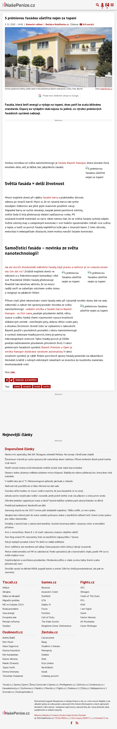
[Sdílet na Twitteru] (11, 380)
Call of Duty (47, 617)
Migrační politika (10, 600)
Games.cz (48, 582)
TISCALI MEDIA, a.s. (62, 718)
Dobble (45, 654)
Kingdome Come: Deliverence (56, 625)
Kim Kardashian (10, 654)
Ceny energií (8, 613)
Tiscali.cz (9, 582)
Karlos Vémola (88, 617)
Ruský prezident (10, 608)
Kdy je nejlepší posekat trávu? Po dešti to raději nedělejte (34, 541)
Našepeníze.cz (98, 688)
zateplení (27, 386)
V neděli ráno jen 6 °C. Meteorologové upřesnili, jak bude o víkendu (39, 481)
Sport (25, 684)
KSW (82, 604)
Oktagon (84, 591)
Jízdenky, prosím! (50, 675)
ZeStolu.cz (82, 684)
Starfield (45, 596)
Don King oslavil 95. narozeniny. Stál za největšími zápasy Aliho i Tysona (41, 536)
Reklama (38, 715)
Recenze (45, 587)
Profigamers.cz (67, 684)
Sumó (83, 613)
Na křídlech (47, 667)
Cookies (54, 715)
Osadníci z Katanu (50, 646)
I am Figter (86, 608)
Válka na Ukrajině (11, 596)
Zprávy (17, 684)
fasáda (37, 386)
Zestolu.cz (49, 632)
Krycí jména (47, 663)
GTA (43, 600)
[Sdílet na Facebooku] (7, 380)
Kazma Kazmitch (11, 650)
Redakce (46, 715)
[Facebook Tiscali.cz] (71, 723)
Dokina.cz (73, 688)
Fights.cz (87, 582)
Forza (44, 608)
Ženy (32, 684)
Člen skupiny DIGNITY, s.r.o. (83, 718)
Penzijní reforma (11, 621)
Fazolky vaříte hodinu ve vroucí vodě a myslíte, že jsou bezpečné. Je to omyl (44, 490)
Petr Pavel (7, 641)
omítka (46, 386)
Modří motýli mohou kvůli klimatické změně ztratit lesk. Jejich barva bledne (43, 467)
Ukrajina (6, 591)
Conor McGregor (88, 625)
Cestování (41, 684)
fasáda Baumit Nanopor (72, 163)
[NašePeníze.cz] (18, 5)
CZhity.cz (84, 688)
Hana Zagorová (10, 646)
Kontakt (82, 715)
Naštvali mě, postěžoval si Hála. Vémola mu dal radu (32, 485)
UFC (82, 587)
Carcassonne (47, 637)
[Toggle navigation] (112, 5)
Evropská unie (9, 617)
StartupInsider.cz (24, 691)
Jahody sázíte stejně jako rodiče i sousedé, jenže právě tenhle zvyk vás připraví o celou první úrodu (55, 495)
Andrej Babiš (8, 637)
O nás (105, 718)
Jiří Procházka (87, 621)
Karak (44, 671)
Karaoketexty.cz (10, 688)
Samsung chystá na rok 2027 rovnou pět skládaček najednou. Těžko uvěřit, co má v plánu (50, 510)
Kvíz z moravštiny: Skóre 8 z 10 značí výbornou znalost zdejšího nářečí (41, 532)
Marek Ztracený (10, 663)
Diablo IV (46, 604)
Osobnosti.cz (12, 632)
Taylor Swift (8, 667)
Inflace (5, 587)
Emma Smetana (10, 671)
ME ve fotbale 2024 (12, 604)
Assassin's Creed (49, 591)
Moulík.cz (50, 688)
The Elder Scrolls (50, 621)
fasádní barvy (50, 197)
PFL (82, 600)
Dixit (43, 658)
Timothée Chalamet (12, 675)
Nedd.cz (39, 688)
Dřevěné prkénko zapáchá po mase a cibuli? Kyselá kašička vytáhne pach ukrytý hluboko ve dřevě (54, 500)
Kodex (75, 715)
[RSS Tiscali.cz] (77, 723)
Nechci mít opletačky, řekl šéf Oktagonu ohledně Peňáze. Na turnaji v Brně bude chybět (49, 454)
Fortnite (45, 613)
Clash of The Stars (90, 596)
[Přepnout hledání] (97, 5)
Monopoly (46, 650)
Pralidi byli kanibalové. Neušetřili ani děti (25, 505)
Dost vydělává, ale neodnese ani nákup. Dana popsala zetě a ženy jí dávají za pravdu (48, 546)
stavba (17, 386)
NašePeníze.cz (106, 88)
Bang (44, 641)
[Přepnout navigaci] (102, 5)
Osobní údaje (65, 715)
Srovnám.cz (8, 691)
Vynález (6, 625)
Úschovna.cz (27, 688)
